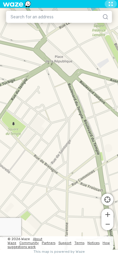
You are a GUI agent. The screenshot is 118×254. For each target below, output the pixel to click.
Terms (79, 243)
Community (29, 243)
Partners (48, 243)
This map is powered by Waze (59, 252)
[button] (107, 214)
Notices (93, 243)
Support (64, 243)
